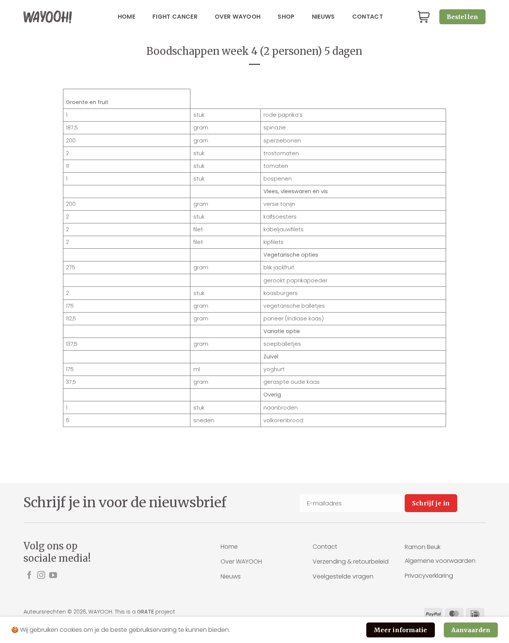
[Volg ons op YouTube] (53, 575)
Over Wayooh (238, 16)
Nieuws (323, 16)
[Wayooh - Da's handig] (47, 16)
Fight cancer (174, 16)
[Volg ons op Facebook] (29, 575)
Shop (286, 16)
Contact (367, 16)
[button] (424, 17)
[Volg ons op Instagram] (41, 575)
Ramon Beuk (422, 547)
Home (126, 16)
